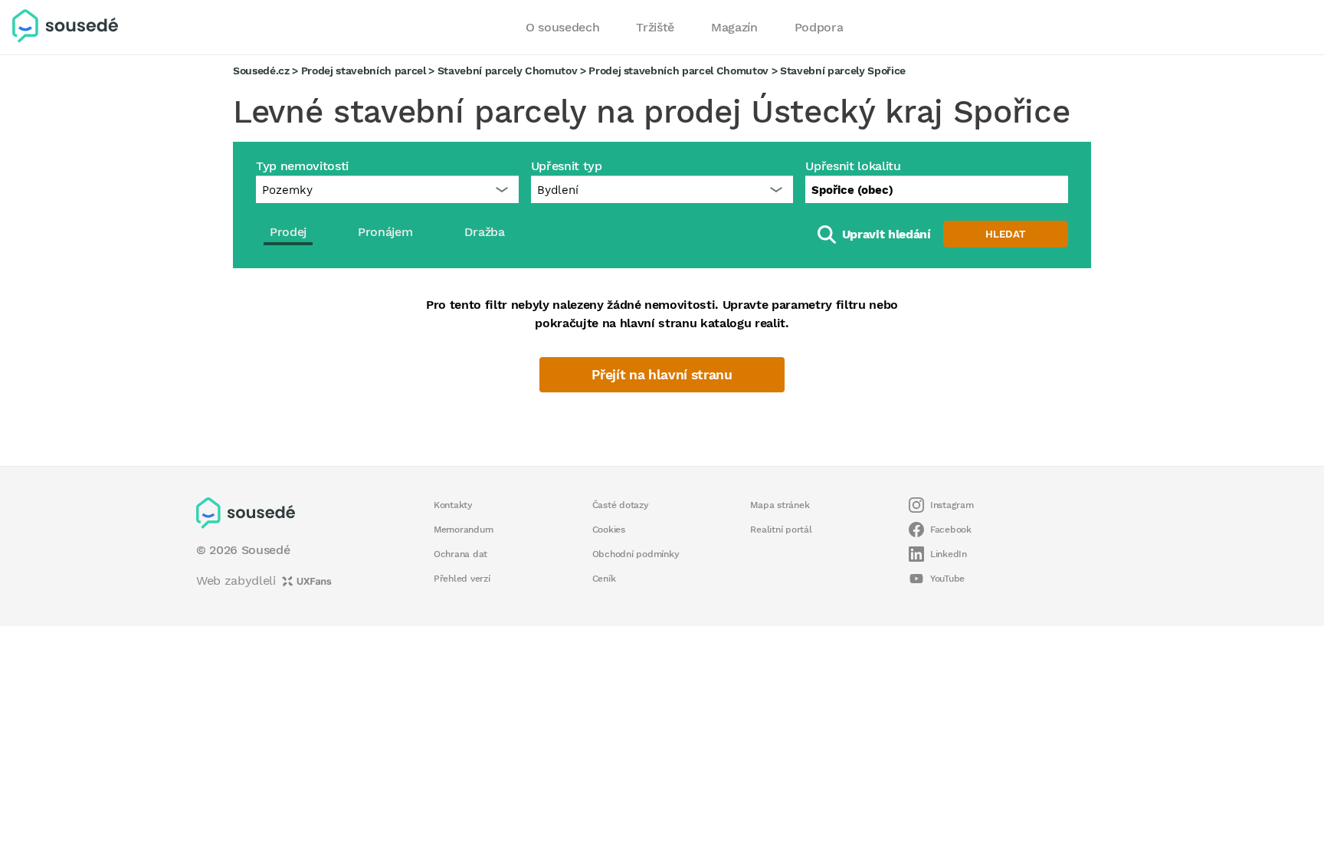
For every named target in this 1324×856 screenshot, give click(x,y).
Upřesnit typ (566, 166)
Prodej (288, 232)
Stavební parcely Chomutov (508, 70)
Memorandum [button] (463, 529)
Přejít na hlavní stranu (662, 374)
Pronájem (385, 232)
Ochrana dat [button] (460, 554)
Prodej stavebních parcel (363, 70)
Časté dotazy (620, 505)
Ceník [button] (604, 578)
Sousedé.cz (261, 70)
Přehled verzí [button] (462, 578)
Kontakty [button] (453, 505)
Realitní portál (780, 529)
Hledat (1005, 234)
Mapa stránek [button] (779, 505)
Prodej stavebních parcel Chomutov (678, 70)
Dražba (484, 232)
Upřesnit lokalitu (852, 166)
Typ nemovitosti (302, 166)
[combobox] (936, 189)
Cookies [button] (608, 529)
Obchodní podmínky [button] (636, 554)
